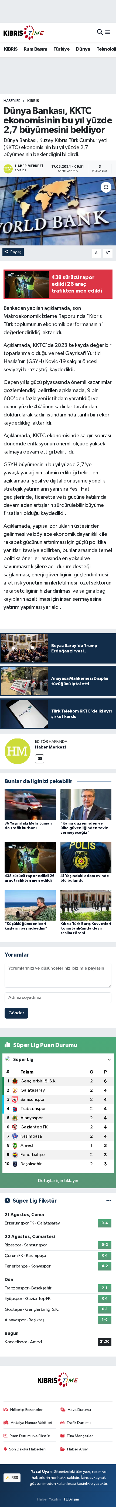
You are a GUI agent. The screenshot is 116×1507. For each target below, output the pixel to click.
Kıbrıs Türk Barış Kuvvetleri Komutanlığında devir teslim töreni (85, 928)
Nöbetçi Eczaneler (26, 1410)
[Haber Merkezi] (17, 751)
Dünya (83, 49)
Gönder (16, 1013)
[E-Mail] (39, 758)
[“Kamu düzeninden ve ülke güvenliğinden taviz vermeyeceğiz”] (86, 804)
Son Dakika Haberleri (27, 1449)
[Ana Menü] (107, 32)
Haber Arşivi (77, 1449)
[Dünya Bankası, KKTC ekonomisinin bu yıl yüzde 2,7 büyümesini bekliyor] (58, 211)
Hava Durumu (79, 1410)
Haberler (12, 101)
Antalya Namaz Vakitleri (31, 1423)
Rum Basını (35, 49)
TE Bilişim (71, 1499)
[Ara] (100, 32)
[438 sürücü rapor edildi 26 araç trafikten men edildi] (30, 857)
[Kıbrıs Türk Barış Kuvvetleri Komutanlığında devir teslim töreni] (86, 905)
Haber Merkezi (50, 747)
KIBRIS (10, 49)
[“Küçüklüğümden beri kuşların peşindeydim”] (30, 905)
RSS (14, 1478)
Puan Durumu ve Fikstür (30, 1436)
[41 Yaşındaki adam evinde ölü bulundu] (86, 857)
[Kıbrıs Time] (24, 32)
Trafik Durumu (79, 1423)
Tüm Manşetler (80, 1436)
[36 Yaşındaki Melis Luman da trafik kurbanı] (30, 804)
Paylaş (16, 252)
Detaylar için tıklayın (58, 1180)
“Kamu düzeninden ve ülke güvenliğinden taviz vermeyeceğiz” (84, 828)
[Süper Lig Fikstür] (108, 1201)
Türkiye (61, 49)
